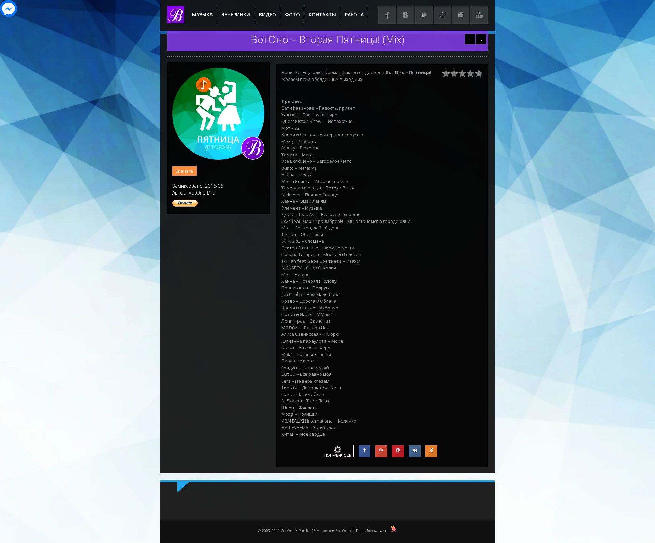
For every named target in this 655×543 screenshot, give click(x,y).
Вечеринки (235, 14)
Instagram (460, 15)
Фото (292, 14)
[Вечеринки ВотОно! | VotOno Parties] (175, 20)
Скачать (184, 171)
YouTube (479, 15)
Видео (267, 14)
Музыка (202, 14)
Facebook (387, 15)
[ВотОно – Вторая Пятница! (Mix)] (218, 158)
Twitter (424, 15)
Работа (354, 14)
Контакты (322, 14)
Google (442, 15)
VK (405, 15)
